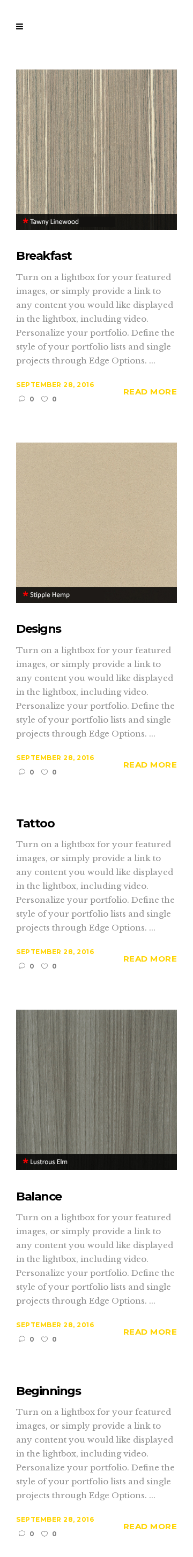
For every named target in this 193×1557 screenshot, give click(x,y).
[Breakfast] (96, 149)
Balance (39, 1196)
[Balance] (96, 1089)
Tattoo (35, 823)
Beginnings (48, 1391)
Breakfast (44, 256)
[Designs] (96, 522)
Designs (38, 629)
